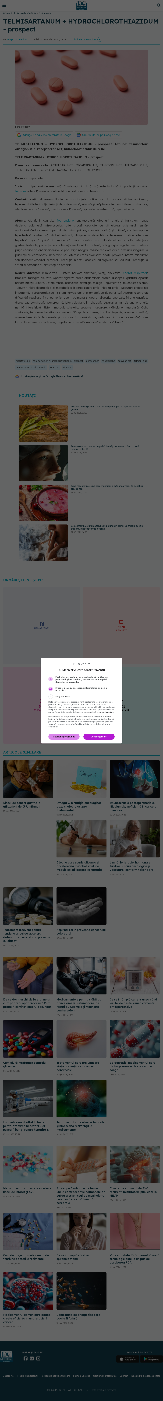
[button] (81, 696)
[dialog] (81, 700)
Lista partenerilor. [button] (105, 712)
